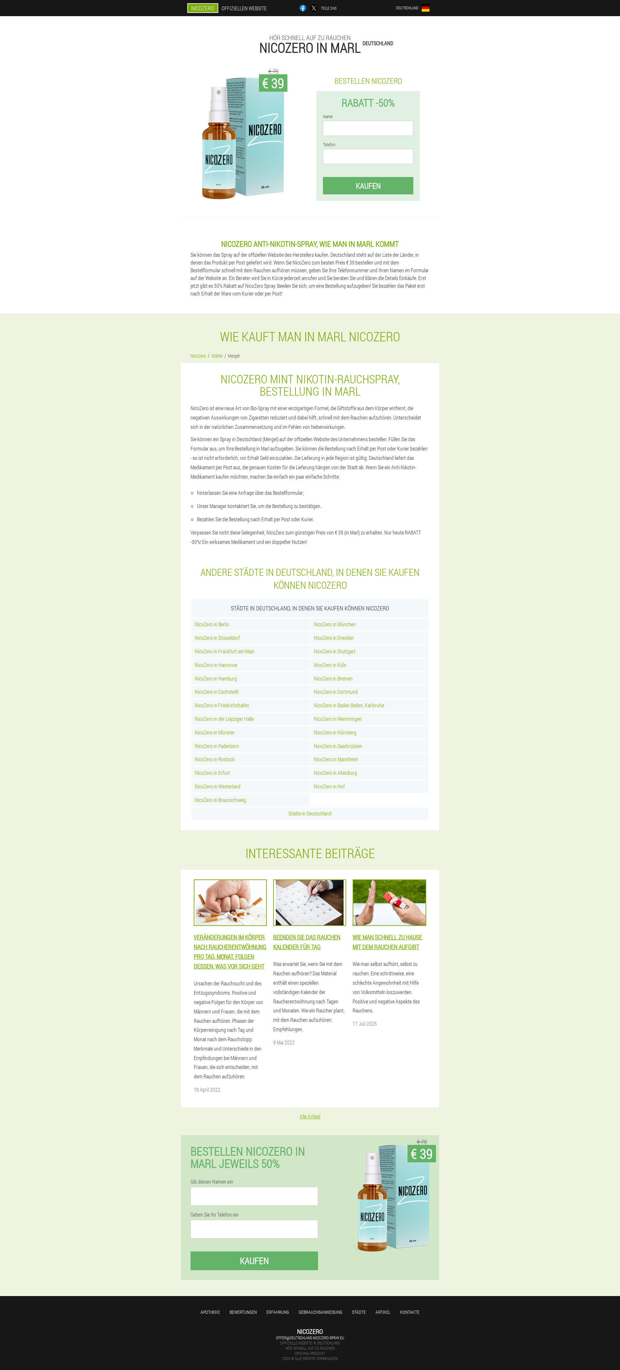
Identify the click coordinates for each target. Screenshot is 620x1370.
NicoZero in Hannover (216, 664)
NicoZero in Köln (330, 664)
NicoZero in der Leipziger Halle (224, 718)
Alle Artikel (310, 1116)
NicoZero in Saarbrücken (338, 745)
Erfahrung (277, 1312)
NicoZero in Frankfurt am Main (224, 651)
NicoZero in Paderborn (217, 745)
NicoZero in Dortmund (336, 691)
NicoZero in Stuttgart (335, 651)
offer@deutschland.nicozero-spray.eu (310, 1337)
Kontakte (409, 1312)
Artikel (383, 1312)
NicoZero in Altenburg (335, 772)
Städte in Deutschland (310, 813)
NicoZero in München (335, 624)
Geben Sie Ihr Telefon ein (215, 1214)
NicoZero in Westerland (218, 786)
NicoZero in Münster (215, 732)
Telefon (329, 144)
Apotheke (210, 1312)
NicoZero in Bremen (333, 678)
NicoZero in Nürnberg (335, 732)
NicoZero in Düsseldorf (217, 637)
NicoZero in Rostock (215, 759)
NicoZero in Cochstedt (217, 691)
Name (328, 116)
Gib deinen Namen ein (212, 1181)
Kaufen (368, 186)
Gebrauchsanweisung (320, 1312)
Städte (359, 1312)
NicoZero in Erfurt (212, 772)
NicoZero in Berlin (212, 624)
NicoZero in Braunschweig (220, 799)
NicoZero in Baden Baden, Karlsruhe (349, 705)
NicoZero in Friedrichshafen (222, 705)
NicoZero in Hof (329, 786)
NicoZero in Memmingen (338, 718)
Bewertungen (243, 1312)
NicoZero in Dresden (334, 637)
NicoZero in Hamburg (216, 678)
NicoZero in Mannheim (336, 759)
